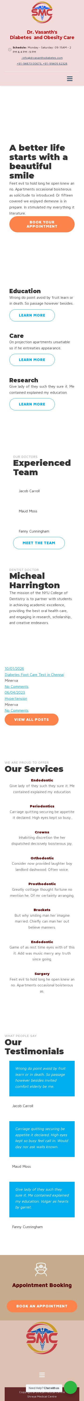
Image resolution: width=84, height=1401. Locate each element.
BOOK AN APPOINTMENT (42, 1306)
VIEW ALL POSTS (31, 719)
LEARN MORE (32, 315)
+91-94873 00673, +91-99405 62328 (42, 63)
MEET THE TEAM (39, 543)
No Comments (16, 686)
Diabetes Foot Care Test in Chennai (34, 674)
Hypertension (16, 698)
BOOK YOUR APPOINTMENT (42, 224)
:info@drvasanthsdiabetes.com (42, 57)
